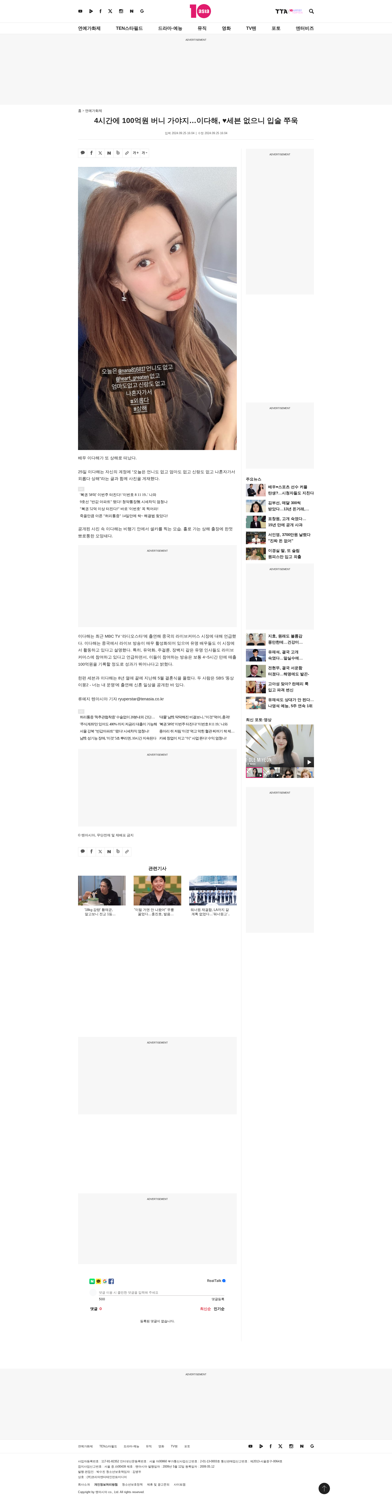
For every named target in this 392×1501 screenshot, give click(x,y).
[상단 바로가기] (324, 1488)
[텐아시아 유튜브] (80, 11)
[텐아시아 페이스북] (100, 11)
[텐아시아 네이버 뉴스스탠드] (131, 11)
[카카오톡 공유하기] (82, 153)
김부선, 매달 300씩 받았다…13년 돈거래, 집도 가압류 (286, 509)
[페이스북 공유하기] (91, 153)
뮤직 (202, 28)
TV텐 (251, 28)
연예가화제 (89, 28)
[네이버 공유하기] (109, 153)
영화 (226, 28)
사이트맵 (180, 1484)
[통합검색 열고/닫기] (311, 12)
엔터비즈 (305, 28)
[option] (280, 745)
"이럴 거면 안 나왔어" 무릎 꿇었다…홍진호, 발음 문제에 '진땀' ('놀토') (154, 914)
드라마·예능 (170, 28)
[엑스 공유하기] (100, 153)
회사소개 (84, 1484)
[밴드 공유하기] (117, 153)
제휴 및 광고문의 (158, 1484)
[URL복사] (126, 153)
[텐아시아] (200, 11)
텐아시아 (101, 1492)
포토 (276, 28)
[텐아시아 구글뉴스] (142, 11)
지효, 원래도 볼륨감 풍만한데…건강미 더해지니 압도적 (285, 642)
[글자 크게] (135, 153)
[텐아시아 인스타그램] (121, 11)
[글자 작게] (144, 153)
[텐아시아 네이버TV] (91, 11)
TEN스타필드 (129, 28)
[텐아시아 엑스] (110, 11)
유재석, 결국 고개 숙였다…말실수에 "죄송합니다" (283, 658)
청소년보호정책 (132, 1484)
